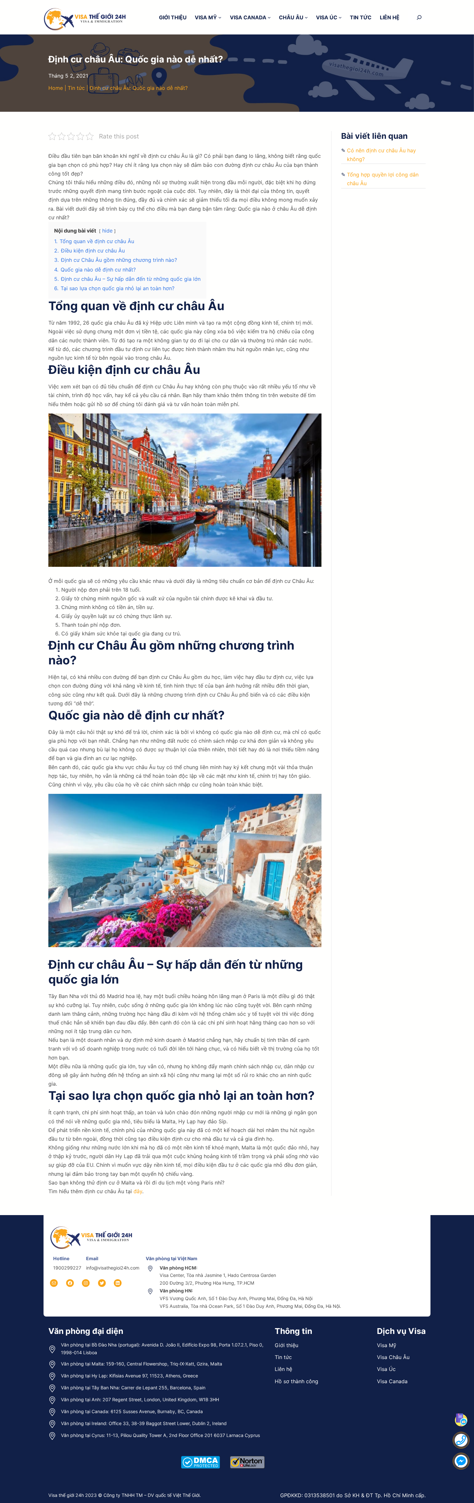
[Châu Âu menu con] (306, 17)
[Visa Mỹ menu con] (220, 17)
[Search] (419, 17)
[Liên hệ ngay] (461, 1440)
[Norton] (247, 1455)
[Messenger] (461, 1461)
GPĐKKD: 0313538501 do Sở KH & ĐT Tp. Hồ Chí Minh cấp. (353, 1495)
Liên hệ (283, 1369)
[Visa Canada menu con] (269, 17)
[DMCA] (200, 1455)
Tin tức (76, 88)
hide (107, 230)
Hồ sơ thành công (296, 1381)
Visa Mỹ (386, 1345)
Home (55, 88)
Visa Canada (392, 1381)
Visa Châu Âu (393, 1357)
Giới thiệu (286, 1345)
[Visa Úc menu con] (340, 17)
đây (137, 1191)
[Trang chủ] (92, 1225)
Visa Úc (386, 1369)
